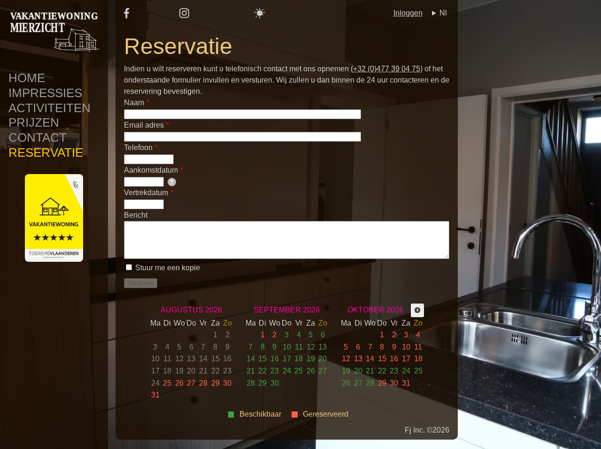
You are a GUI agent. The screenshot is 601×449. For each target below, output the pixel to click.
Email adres (144, 125)
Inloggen (408, 13)
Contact (37, 137)
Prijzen (33, 122)
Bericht (135, 215)
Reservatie (45, 152)
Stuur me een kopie (167, 268)
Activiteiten (49, 108)
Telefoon (138, 148)
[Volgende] (417, 310)
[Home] (54, 57)
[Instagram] (184, 16)
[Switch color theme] (259, 13)
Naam (134, 103)
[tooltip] (172, 182)
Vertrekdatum (146, 193)
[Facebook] (126, 16)
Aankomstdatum (151, 170)
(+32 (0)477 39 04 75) (387, 69)
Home (26, 78)
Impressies (45, 93)
